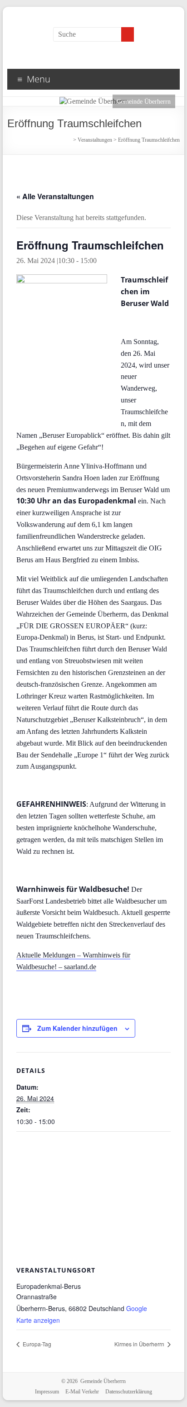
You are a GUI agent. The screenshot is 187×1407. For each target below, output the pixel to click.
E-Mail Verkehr (82, 1391)
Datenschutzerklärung (128, 1391)
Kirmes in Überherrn (140, 1344)
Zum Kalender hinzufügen (77, 1028)
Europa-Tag (36, 1344)
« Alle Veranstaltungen (55, 196)
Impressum (47, 1391)
